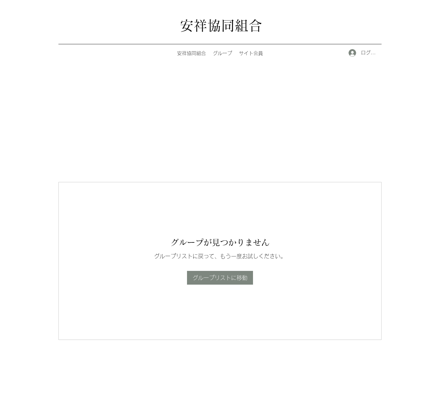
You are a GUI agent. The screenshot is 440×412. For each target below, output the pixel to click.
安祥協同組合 (221, 25)
